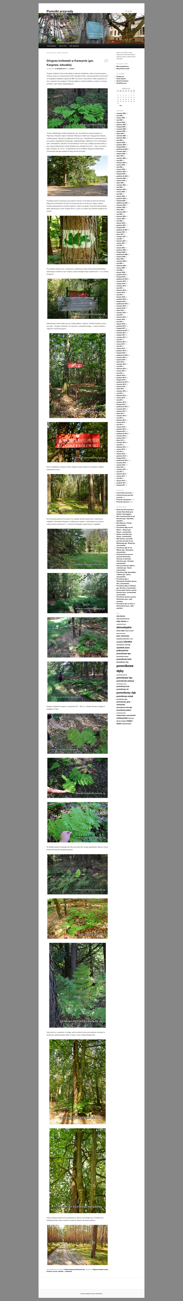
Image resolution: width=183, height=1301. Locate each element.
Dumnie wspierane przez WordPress (92, 1294)
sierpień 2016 (120, 360)
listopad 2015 (120, 380)
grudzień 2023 (121, 171)
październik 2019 (122, 279)
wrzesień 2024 (121, 151)
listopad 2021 (120, 227)
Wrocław (131, 718)
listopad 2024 (120, 147)
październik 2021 (122, 230)
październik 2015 (122, 382)
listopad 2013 (120, 431)
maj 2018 (119, 315)
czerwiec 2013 (121, 442)
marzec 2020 (120, 268)
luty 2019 (119, 295)
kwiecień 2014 (121, 420)
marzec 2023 (120, 192)
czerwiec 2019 (121, 286)
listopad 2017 (120, 328)
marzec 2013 (120, 449)
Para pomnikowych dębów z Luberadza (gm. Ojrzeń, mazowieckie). (125, 568)
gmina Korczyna (120, 633)
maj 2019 (119, 288)
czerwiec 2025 (121, 136)
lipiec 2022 (119, 209)
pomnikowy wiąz (120, 713)
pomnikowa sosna (122, 656)
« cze (120, 105)
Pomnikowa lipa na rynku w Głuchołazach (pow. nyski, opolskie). (125, 606)
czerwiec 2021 (121, 236)
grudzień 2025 (121, 124)
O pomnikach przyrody (124, 493)
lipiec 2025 (119, 133)
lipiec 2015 (119, 389)
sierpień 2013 (120, 438)
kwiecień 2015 (121, 395)
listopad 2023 (120, 174)
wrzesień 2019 (121, 281)
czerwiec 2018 (121, 313)
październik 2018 (122, 304)
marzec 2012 (120, 476)
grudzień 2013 (121, 429)
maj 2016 (119, 366)
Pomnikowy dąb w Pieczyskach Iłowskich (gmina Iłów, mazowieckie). (126, 581)
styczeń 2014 (120, 427)
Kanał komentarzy (122, 81)
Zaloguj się (120, 76)
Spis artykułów (74, 46)
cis (127, 621)
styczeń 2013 (120, 454)
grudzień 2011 (121, 483)
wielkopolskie (122, 718)
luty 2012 (119, 478)
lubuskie (60, 1271)
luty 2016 (119, 373)
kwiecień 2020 (121, 266)
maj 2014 (119, 418)
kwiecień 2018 (121, 317)
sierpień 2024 (120, 154)
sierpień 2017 (120, 335)
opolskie (120, 647)
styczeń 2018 (120, 324)
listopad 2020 (120, 252)
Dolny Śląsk (120, 631)
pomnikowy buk (122, 686)
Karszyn (55, 1271)
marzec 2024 (120, 165)
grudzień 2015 (121, 377)
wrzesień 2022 (121, 205)
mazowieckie (120, 645)
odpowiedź (68, 1271)
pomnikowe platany (125, 680)
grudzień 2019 (121, 274)
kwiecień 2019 (121, 290)
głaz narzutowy (122, 636)
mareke (72, 69)
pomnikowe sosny (121, 684)
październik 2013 (122, 433)
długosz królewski (98, 1269)
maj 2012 (119, 472)
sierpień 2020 (120, 257)
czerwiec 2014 (121, 416)
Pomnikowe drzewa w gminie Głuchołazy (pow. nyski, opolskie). (126, 599)
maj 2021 (119, 239)
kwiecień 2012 (121, 474)
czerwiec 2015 (121, 391)
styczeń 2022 (120, 223)
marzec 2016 (120, 371)
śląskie (119, 723)
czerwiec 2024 (121, 158)
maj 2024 (119, 160)
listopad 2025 (120, 127)
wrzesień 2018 (121, 306)
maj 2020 (119, 263)
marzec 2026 (120, 118)
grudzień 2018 (121, 299)
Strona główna (51, 46)
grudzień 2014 (121, 402)
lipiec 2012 (119, 467)
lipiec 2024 (119, 156)
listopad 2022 (120, 201)
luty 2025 (119, 140)
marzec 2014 (120, 422)
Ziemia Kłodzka (121, 721)
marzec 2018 (120, 319)
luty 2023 (119, 194)
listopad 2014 (120, 404)
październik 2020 (122, 254)
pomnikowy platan (123, 710)
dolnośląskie (124, 627)
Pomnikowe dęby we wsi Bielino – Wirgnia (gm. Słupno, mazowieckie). (124, 529)
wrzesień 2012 (121, 463)
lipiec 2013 (119, 440)
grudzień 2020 (121, 250)
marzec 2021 (120, 243)
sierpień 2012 (120, 465)
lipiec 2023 (119, 183)
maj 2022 (119, 214)
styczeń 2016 (120, 375)
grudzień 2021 (121, 225)
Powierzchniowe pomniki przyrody (74, 1269)
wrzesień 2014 (121, 409)
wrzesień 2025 (121, 129)
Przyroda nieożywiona (123, 500)
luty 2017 (119, 346)
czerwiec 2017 (121, 337)
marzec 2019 (120, 292)
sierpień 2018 (120, 308)
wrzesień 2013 (121, 436)
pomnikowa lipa (123, 653)
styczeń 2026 (120, 122)
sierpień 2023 (120, 180)
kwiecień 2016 (121, 368)
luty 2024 (119, 167)
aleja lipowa (121, 621)
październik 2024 (122, 149)
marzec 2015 (120, 398)
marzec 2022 (120, 219)
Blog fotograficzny (122, 66)
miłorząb (127, 645)
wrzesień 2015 (121, 384)
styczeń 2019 (120, 297)
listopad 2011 (120, 485)
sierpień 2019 (120, 283)
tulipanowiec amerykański (126, 715)
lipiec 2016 (119, 362)
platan (127, 647)
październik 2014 (122, 407)
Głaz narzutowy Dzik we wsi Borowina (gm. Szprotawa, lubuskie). (125, 518)
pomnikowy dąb (126, 692)
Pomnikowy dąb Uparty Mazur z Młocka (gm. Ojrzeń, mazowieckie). (126, 574)
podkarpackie (122, 650)
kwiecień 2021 (121, 241)
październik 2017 (122, 330)
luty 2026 (119, 120)
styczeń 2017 (120, 348)
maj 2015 (119, 393)
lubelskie (119, 642)
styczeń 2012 (120, 481)
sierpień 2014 (120, 411)
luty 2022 (119, 221)
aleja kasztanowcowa (122, 619)
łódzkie (129, 721)
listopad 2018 (120, 301)
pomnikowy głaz (121, 699)
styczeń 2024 (120, 169)
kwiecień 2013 (121, 447)
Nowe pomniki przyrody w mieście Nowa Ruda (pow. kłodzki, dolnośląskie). (125, 511)
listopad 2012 (120, 458)
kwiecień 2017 (121, 342)
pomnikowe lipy (124, 677)
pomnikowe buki (123, 659)
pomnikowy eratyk (124, 696)
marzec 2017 (120, 344)
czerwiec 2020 (121, 261)
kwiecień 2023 (121, 189)
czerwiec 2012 (121, 469)
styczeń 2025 (120, 142)
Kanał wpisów (121, 79)
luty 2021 (119, 245)
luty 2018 (119, 322)
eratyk (127, 631)
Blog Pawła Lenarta (122, 69)
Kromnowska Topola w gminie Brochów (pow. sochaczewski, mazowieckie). (126, 592)
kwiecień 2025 (121, 138)
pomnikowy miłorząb (124, 707)
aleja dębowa (120, 616)
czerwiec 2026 (121, 113)
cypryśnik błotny (121, 624)
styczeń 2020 (120, 272)
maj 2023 (119, 187)
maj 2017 (119, 339)
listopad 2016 (120, 353)
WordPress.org (121, 83)
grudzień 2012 (121, 456)
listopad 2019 (120, 277)
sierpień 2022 (120, 207)
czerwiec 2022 (121, 212)
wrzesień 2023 (121, 178)
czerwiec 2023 (121, 185)
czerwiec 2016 (121, 364)
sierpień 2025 (120, 131)
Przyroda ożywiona (122, 502)
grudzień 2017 (121, 326)
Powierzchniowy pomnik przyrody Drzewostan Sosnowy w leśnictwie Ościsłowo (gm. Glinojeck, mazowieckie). (125, 558)
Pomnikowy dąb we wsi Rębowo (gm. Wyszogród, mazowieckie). (124, 550)
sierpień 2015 (120, 386)
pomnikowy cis (122, 689)
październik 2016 (122, 355)
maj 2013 (119, 445)
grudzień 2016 (121, 351)
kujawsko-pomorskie (122, 639)
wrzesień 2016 (121, 357)
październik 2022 (122, 203)
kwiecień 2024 (121, 163)
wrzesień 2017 (121, 333)
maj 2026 (119, 115)
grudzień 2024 (121, 145)
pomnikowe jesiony (121, 675)
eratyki (131, 631)
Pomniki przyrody (60, 11)
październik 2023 (122, 176)
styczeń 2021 (120, 248)
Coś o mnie (62, 46)
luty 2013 (119, 451)
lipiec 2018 (119, 310)
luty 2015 (119, 400)
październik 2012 (122, 460)
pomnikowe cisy (122, 662)
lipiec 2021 (119, 234)
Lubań (131, 639)
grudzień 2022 (121, 198)
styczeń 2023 (120, 196)
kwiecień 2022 (121, 216)
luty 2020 (119, 270)
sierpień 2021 (120, 232)
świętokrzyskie (126, 724)
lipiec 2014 (119, 413)
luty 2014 (119, 424)
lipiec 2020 (119, 259)
